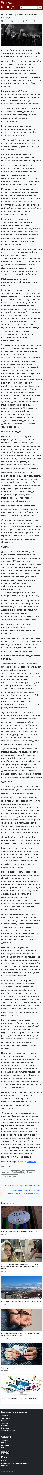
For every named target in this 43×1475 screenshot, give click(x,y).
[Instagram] (5, 7)
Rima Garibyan (17, 21)
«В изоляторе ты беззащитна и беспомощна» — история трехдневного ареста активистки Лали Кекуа (19, 1266)
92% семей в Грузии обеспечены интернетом (18, 1398)
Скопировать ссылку (10, 1176)
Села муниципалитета (9, 1431)
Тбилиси (11, 1166)
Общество (28, 21)
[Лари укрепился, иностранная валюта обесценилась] (21, 1354)
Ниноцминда (6, 1426)
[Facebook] (2, 7)
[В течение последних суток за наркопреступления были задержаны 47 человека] (21, 1320)
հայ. (12, 6)
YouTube (4, 1440)
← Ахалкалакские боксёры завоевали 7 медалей (21, 1186)
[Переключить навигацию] (39, 3)
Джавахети (5, 1428)
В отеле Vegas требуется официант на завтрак (19, 1231)
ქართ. (13, 8)
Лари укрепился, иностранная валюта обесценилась (21, 1368)
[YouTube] (8, 7)
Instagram (5, 1445)
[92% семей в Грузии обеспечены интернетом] (21, 1385)
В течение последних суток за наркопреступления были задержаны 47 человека (20, 1335)
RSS (2, 1448)
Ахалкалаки (5, 1418)
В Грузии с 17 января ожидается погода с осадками (21, 1301)
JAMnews (31, 1161)
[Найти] (40, 7)
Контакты (5, 1466)
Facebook (16, 1172)
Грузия (3, 1420)
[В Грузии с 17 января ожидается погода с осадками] (21, 1287)
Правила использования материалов (15, 1463)
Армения (4, 1423)
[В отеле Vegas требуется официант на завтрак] (21, 1217)
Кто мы (4, 1461)
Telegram (31, 1172)
